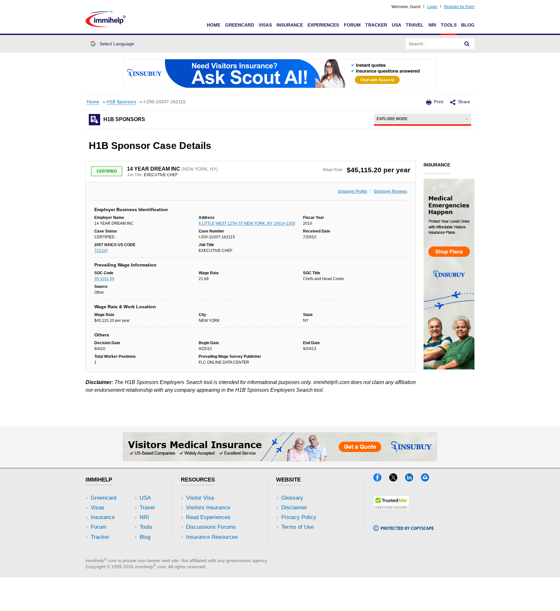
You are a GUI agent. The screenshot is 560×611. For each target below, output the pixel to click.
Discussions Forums (211, 527)
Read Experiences (208, 517)
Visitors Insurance (208, 507)
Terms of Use (297, 527)
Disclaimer (294, 507)
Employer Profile (352, 191)
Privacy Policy (298, 517)
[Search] (467, 43)
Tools (449, 25)
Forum (352, 25)
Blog (467, 25)
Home (213, 25)
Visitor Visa (200, 498)
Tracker (376, 25)
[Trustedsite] (391, 508)
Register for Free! (459, 7)
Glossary (292, 498)
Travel (415, 25)
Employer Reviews (390, 191)
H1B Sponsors (121, 101)
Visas (265, 25)
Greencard (239, 25)
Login (432, 7)
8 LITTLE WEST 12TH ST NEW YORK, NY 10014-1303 (247, 223)
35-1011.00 (104, 279)
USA (396, 25)
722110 (101, 250)
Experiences (323, 25)
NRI (432, 25)
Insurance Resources (212, 537)
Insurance (289, 25)
